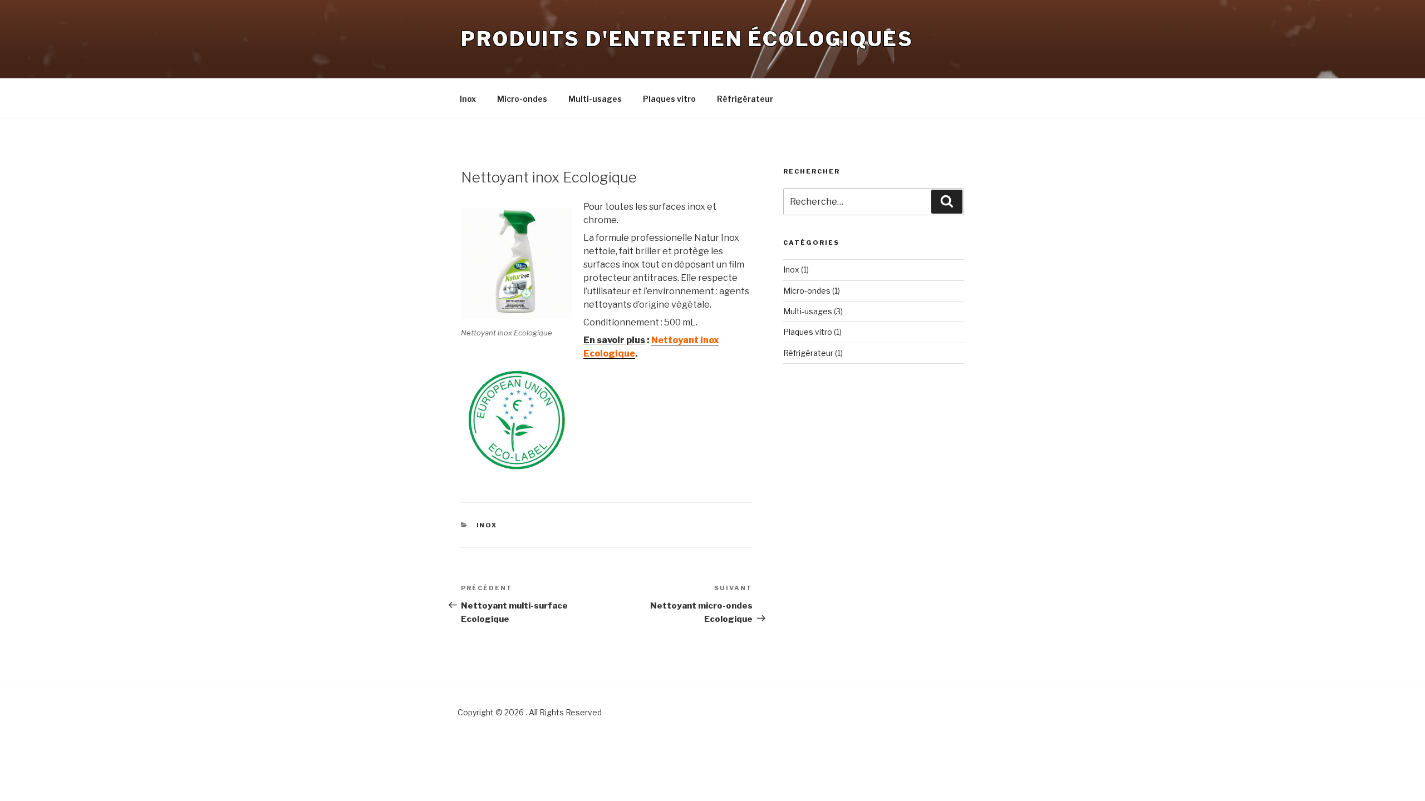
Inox (468, 98)
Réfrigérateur (745, 98)
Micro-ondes (522, 98)
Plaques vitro (669, 98)
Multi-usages (595, 98)
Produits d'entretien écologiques (687, 39)
